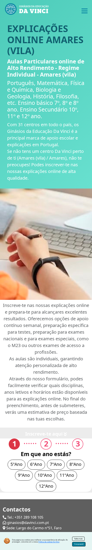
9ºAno (24, 475)
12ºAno (46, 486)
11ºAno (67, 475)
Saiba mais (78, 539)
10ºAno (45, 475)
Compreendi (79, 544)
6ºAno (36, 464)
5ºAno (16, 464)
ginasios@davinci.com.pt (28, 522)
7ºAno (56, 464)
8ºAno (75, 464)
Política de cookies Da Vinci (48, 542)
